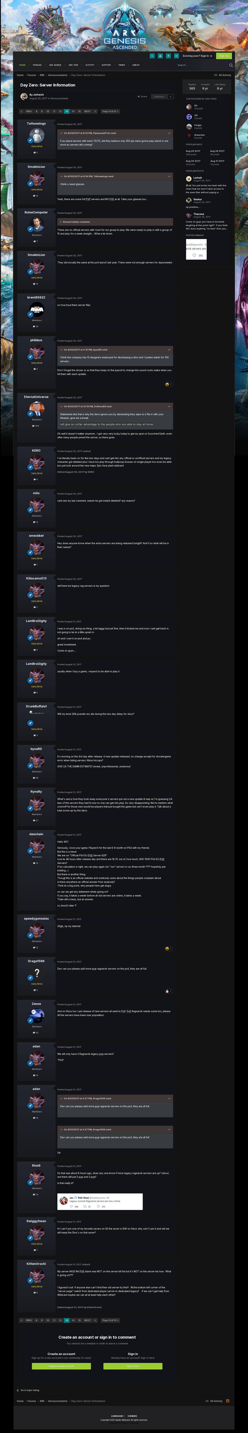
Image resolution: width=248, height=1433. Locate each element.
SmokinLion (36, 166)
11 (54, 111)
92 (36, 1032)
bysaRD (97, 349)
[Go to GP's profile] (189, 117)
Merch (136, 65)
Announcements (59, 98)
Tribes (121, 65)
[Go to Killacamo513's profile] (37, 590)
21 (36, 820)
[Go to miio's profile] (37, 505)
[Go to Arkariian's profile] (189, 136)
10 (48, 111)
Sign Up (224, 55)
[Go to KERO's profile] (37, 462)
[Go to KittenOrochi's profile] (37, 1275)
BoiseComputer (36, 212)
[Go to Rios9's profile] (37, 1177)
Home (22, 65)
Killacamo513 (36, 578)
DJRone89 (100, 406)
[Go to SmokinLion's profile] (37, 178)
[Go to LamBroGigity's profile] (37, 632)
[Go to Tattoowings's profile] (37, 135)
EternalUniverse (36, 397)
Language (117, 1416)
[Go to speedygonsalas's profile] (37, 930)
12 (60, 111)
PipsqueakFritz (101, 133)
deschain (36, 834)
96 (36, 777)
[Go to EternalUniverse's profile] (37, 408)
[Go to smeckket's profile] (37, 547)
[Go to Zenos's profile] (37, 1015)
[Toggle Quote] (61, 133)
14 (73, 111)
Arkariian (199, 135)
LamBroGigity (36, 621)
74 (36, 1194)
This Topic (218, 65)
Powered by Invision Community (124, 1423)
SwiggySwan (36, 1221)
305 (36, 425)
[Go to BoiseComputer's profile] (37, 224)
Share (143, 96)
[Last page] (95, 111)
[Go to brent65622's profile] (37, 309)
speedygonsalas (36, 918)
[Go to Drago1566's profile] (37, 973)
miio (36, 493)
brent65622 (36, 297)
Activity (90, 65)
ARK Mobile (55, 65)
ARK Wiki (73, 65)
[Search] (231, 65)
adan (36, 1046)
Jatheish (38, 94)
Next (88, 111)
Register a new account (61, 1366)
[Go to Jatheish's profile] (24, 96)
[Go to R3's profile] (189, 107)
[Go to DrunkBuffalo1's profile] (37, 718)
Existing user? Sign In (196, 55)
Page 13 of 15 (110, 111)
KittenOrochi (36, 1264)
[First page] (21, 111)
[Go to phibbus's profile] (37, 352)
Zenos (36, 1004)
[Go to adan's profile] (37, 1058)
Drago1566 (36, 961)
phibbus (36, 340)
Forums (37, 65)
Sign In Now (133, 1366)
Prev (29, 111)
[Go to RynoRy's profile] (37, 803)
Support (106, 65)
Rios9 (36, 1165)
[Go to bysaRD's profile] (37, 760)
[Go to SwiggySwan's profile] (37, 1233)
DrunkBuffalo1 (36, 706)
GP (196, 115)
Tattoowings (36, 123)
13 (67, 111)
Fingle (197, 125)
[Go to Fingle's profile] (189, 126)
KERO (36, 450)
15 (79, 111)
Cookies (132, 1416)
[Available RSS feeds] (227, 1401)
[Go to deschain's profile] (37, 846)
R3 (195, 105)
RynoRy (36, 791)
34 (36, 326)
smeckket (36, 535)
